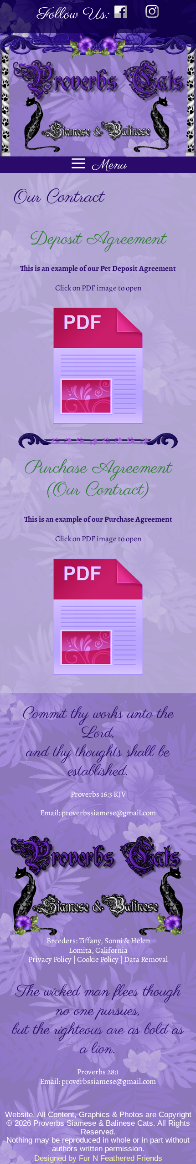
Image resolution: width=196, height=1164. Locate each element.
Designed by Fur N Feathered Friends (98, 1158)
